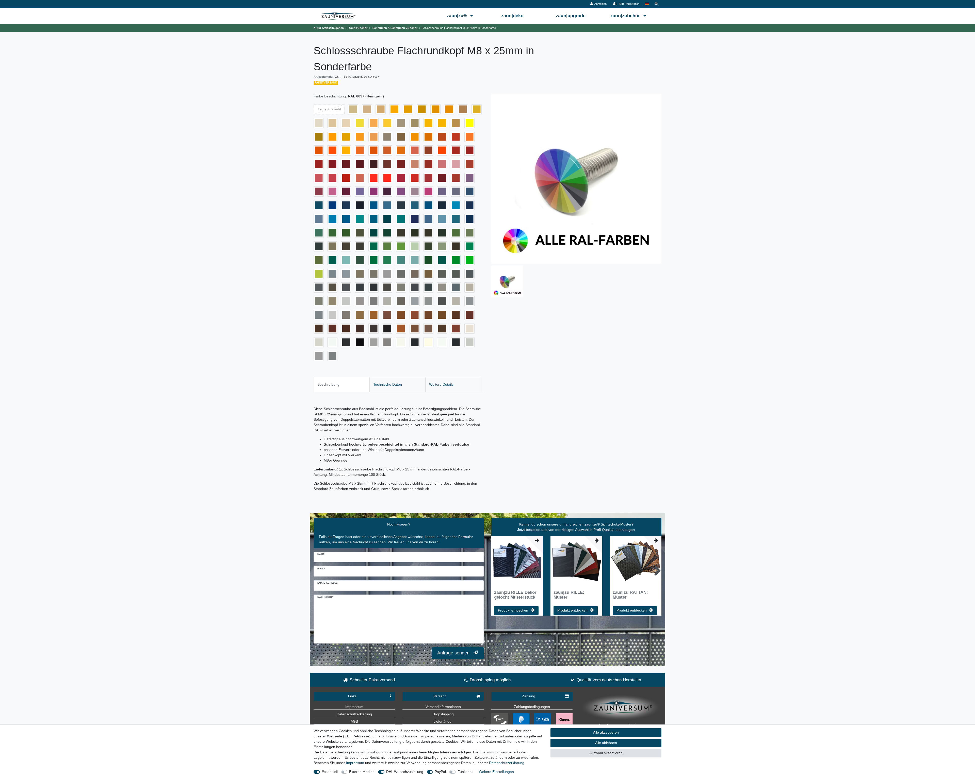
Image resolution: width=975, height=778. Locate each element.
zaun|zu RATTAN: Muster (630, 594)
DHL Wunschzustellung (404, 772)
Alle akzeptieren (606, 732)
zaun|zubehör (625, 15)
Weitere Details (441, 384)
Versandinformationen (443, 707)
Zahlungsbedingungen (532, 707)
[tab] (342, 384)
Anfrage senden (453, 652)
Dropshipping (443, 714)
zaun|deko (512, 15)
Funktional (466, 772)
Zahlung (528, 696)
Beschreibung (328, 384)
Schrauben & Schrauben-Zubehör (394, 27)
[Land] (647, 4)
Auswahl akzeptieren (606, 753)
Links (352, 696)
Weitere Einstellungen (496, 772)
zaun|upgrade (571, 15)
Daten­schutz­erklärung (506, 763)
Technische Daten (387, 384)
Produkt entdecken (513, 610)
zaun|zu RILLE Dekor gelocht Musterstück (515, 594)
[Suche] (657, 4)
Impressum (354, 707)
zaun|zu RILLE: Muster (569, 594)
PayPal (440, 772)
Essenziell (330, 772)
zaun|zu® (457, 15)
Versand (440, 696)
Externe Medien (362, 772)
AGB (354, 721)
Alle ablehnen (606, 743)
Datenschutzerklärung (354, 714)
